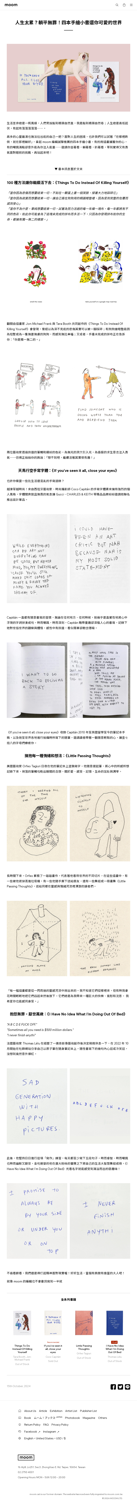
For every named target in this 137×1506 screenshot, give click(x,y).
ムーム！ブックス (48, 1418)
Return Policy (32, 1424)
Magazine (89, 1418)
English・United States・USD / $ (45, 1438)
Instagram (49, 1431)
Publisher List (88, 1411)
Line (127, 1387)
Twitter (120, 1387)
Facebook (113, 1387)
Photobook (72, 1418)
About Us (30, 1411)
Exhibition (56, 1411)
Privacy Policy (60, 1424)
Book (27, 1418)
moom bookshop (11, 5)
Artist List (71, 1411)
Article (43, 1411)
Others (102, 1418)
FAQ (46, 1424)
